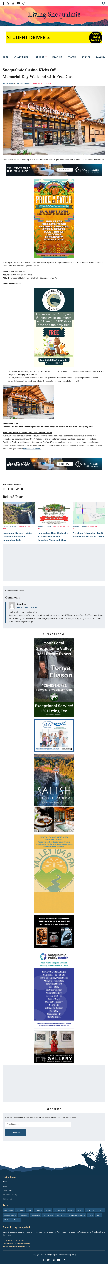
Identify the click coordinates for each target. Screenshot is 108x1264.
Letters (80, 1210)
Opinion (40, 57)
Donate (5, 1182)
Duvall (29, 1210)
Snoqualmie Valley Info (40, 83)
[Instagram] (13, 489)
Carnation (20, 1210)
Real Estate (23, 1215)
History (71, 1210)
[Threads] (5, 489)
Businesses (8, 1210)
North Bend (90, 1210)
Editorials (38, 1210)
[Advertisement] (54, 562)
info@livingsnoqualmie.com (13, 1240)
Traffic (72, 57)
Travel (99, 1215)
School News (48, 1215)
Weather (57, 57)
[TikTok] (18, 489)
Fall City (48, 1210)
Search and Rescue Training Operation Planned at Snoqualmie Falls (17, 536)
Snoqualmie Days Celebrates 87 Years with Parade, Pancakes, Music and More (53, 536)
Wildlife (16, 1220)
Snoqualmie (61, 1215)
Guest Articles (60, 1210)
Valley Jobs (7, 1190)
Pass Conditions (10, 1215)
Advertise (6, 1186)
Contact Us (7, 1199)
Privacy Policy (70, 1254)
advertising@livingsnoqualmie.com (16, 1246)
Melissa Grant (23, 83)
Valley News (21, 57)
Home (5, 57)
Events (86, 57)
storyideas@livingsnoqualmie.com (16, 1243)
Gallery (100, 57)
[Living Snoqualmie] (54, 15)
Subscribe (15, 1132)
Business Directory (10, 1194)
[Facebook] (9, 489)
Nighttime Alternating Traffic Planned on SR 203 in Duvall (88, 534)
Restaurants (35, 1215)
